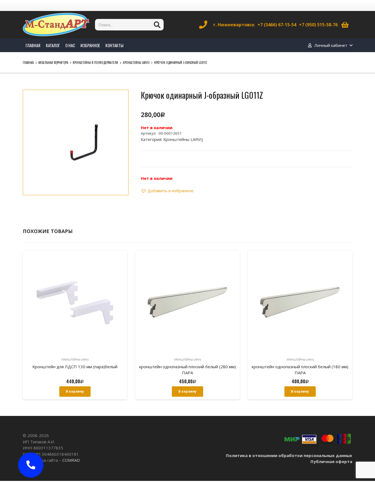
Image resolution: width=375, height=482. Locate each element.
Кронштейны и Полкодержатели (95, 62)
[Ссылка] (56, 24)
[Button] (31, 465)
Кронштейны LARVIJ (136, 62)
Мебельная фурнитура (53, 62)
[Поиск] (157, 24)
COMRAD (71, 460)
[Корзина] (345, 24)
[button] (120, 98)
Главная (28, 62)
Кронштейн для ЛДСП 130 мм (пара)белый (74, 366)
